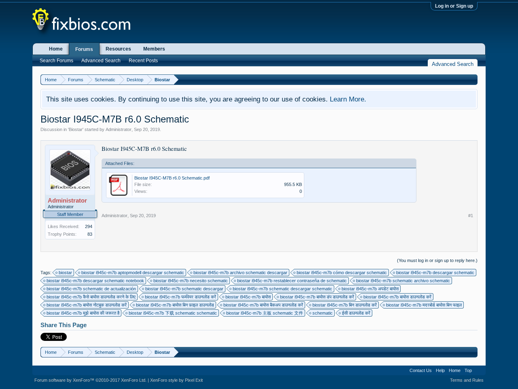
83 (89, 234)
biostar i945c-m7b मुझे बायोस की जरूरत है (83, 313)
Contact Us (421, 370)
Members (154, 49)
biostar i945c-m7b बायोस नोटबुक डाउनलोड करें (87, 304)
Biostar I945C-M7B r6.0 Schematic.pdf (172, 177)
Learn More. (348, 99)
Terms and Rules (467, 380)
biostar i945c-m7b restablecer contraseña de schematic (292, 280)
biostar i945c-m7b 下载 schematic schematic (173, 313)
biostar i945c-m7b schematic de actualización (91, 288)
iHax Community (259, 368)
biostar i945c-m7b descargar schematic (435, 272)
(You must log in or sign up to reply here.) (437, 260)
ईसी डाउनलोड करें (356, 313)
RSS (479, 370)
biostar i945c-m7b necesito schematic (190, 280)
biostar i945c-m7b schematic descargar (184, 288)
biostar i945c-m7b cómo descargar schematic (342, 272)
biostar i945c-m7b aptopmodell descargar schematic (132, 272)
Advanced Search (101, 60)
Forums (84, 49)
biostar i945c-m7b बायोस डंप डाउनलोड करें (317, 296)
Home (56, 49)
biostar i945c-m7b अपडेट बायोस (370, 288)
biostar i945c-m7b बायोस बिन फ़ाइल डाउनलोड (175, 304)
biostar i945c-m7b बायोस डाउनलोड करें (397, 296)
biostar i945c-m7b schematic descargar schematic (282, 288)
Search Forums (56, 60)
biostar (65, 272)
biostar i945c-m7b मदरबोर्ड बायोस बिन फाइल (424, 304)
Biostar (76, 129)
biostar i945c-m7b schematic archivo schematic (403, 280)
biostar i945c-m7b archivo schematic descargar (240, 272)
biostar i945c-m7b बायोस (248, 296)
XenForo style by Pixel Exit (176, 380)
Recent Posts (143, 60)
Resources (118, 49)
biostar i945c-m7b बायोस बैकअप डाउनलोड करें (263, 304)
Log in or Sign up (454, 6)
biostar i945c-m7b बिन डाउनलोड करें (344, 304)
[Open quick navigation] (472, 79)
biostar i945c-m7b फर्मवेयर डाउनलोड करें (180, 296)
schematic (322, 313)
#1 (470, 215)
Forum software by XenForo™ (90, 380)
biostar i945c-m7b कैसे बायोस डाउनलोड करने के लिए (91, 296)
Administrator (119, 129)
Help (440, 370)
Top (468, 370)
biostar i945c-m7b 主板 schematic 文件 (264, 313)
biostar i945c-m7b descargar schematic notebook (95, 280)
